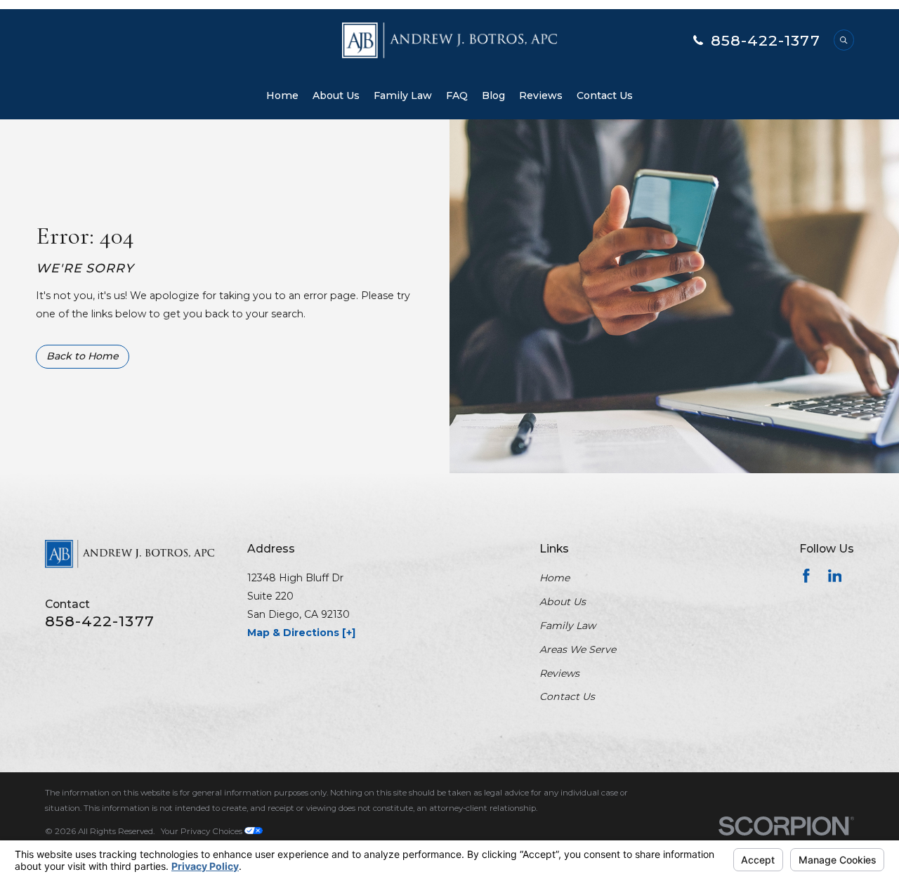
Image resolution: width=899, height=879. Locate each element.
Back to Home (82, 356)
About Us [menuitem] (336, 95)
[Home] (450, 40)
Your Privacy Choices (202, 831)
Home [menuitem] (282, 95)
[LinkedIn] (835, 576)
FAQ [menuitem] (457, 95)
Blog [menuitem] (493, 95)
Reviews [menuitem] (541, 95)
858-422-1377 (765, 40)
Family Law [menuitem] (403, 95)
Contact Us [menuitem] (605, 95)
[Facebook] (806, 576)
